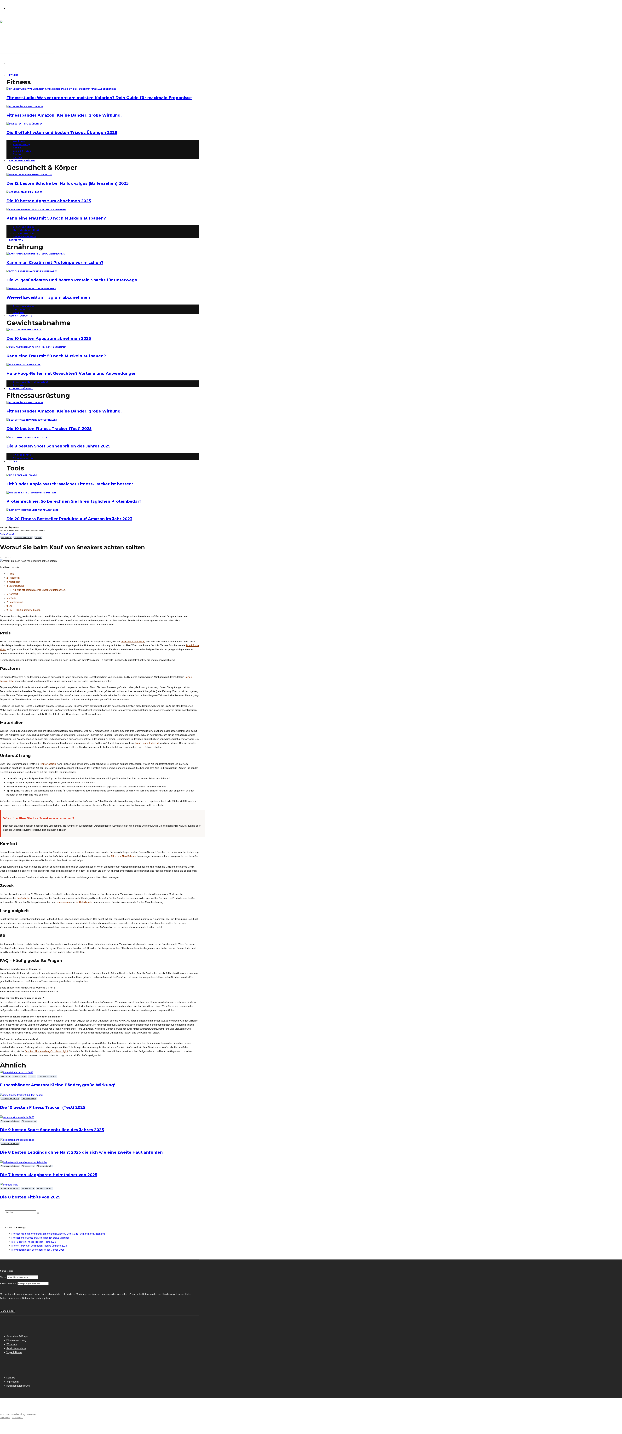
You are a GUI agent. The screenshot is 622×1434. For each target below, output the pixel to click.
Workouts (19, 141)
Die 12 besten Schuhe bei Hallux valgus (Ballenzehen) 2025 (67, 183)
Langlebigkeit (14, 602)
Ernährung (16, 240)
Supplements (21, 309)
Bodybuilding (21, 144)
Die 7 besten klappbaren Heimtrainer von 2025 (48, 1174)
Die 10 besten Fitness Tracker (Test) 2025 (49, 428)
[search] (38, 1213)
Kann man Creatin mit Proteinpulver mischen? (54, 262)
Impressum (12, 1381)
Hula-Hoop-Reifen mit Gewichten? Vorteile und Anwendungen (71, 373)
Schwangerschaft (24, 233)
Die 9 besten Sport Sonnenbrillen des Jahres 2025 (58, 446)
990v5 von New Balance (123, 856)
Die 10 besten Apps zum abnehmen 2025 (48, 200)
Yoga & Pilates (22, 151)
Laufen (38, 537)
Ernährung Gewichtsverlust (30, 382)
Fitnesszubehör (23, 458)
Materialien (13, 581)
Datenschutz (17, 1418)
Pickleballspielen (84, 902)
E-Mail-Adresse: (8, 1283)
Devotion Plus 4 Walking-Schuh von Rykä (46, 1051)
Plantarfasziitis (48, 763)
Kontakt (10, 1377)
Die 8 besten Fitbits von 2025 (30, 1197)
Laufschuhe (23, 898)
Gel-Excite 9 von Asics (132, 641)
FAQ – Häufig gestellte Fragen (23, 610)
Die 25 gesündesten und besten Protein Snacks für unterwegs (71, 280)
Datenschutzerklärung (18, 1385)
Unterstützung (15, 585)
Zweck (11, 598)
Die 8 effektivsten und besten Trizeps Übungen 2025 (61, 132)
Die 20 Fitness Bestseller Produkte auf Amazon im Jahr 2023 (69, 518)
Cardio (17, 148)
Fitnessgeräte (22, 455)
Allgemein (6, 1076)
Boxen (17, 154)
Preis (10, 573)
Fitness (13, 75)
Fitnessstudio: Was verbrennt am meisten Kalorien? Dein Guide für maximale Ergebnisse (99, 97)
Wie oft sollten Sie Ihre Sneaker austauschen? (39, 589)
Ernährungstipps (24, 227)
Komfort (12, 594)
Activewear (6, 537)
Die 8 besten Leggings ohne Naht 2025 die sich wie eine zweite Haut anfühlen (81, 1152)
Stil (9, 605)
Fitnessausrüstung (21, 388)
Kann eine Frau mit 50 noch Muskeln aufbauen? (56, 218)
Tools (13, 461)
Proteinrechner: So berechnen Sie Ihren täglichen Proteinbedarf (73, 501)
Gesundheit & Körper (22, 160)
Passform (13, 577)
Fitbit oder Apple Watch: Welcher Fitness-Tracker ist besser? (69, 484)
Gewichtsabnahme (20, 316)
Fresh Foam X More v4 (147, 743)
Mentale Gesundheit (26, 230)
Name (3, 1277)
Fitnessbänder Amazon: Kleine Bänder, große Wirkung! (64, 115)
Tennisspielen (62, 902)
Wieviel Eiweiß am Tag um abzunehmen (48, 297)
